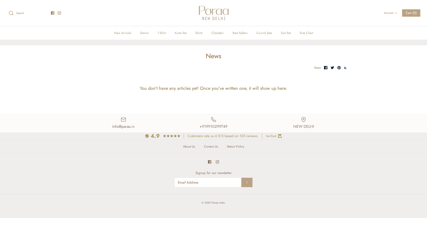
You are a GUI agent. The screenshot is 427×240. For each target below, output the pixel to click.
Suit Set (286, 33)
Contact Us (211, 146)
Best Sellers (240, 33)
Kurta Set (180, 33)
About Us (189, 146)
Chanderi (217, 33)
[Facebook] (52, 13)
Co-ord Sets (264, 33)
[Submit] (246, 182)
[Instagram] (59, 13)
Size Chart (306, 33)
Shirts (199, 33)
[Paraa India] (213, 13)
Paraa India (218, 203)
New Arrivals (122, 33)
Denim (144, 33)
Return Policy (235, 146)
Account (388, 13)
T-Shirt (162, 33)
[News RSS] (344, 67)
